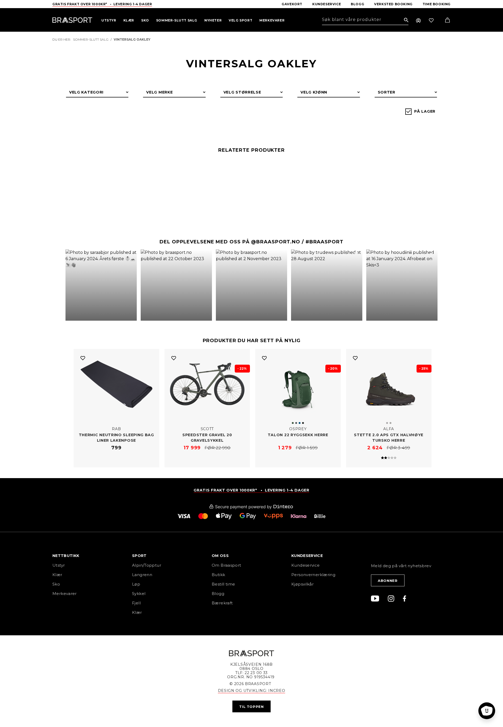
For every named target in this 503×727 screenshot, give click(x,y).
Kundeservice (305, 565)
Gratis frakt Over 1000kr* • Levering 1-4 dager (102, 4)
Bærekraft (222, 602)
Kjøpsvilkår (302, 584)
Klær (57, 574)
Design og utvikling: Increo (251, 690)
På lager (424, 111)
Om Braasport (226, 565)
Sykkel (138, 593)
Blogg (218, 593)
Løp (136, 584)
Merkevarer (64, 593)
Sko (56, 584)
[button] (101, 285)
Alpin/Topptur (146, 565)
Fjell (136, 602)
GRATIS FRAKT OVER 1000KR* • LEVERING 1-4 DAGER (251, 490)
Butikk (218, 574)
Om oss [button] (220, 556)
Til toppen (251, 706)
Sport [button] (139, 556)
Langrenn (142, 574)
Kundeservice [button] (307, 556)
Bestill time (224, 584)
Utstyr (58, 565)
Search (406, 20)
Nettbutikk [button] (65, 556)
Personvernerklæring (313, 574)
